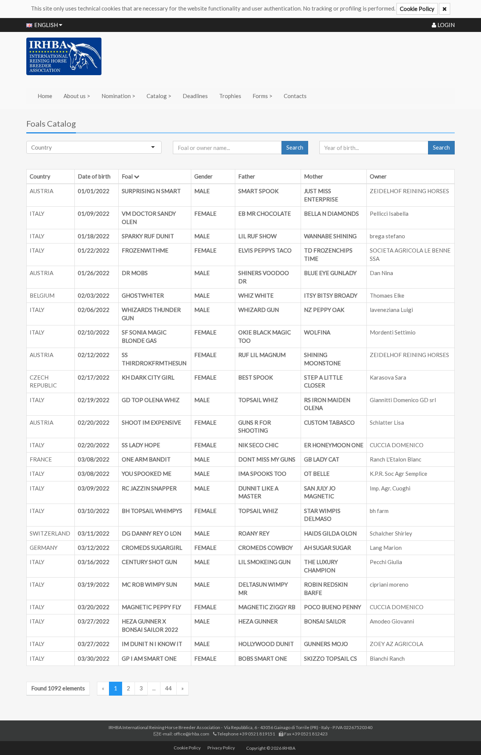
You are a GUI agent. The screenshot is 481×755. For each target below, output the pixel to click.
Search (294, 147)
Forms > (262, 95)
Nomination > (118, 95)
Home (45, 95)
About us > (77, 95)
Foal (127, 176)
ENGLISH (46, 24)
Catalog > (159, 95)
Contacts (295, 95)
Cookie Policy (417, 8)
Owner (378, 176)
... (154, 688)
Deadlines (195, 95)
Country (40, 176)
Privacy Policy (221, 747)
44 (168, 688)
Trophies (230, 95)
